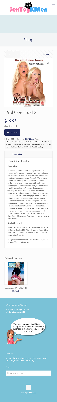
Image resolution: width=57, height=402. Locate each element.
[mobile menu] (53, 5)
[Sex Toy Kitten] (28, 7)
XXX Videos (29, 139)
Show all (48, 55)
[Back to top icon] (28, 387)
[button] (48, 63)
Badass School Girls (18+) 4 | (16, 288)
